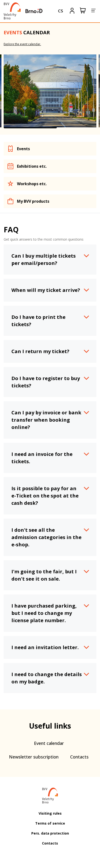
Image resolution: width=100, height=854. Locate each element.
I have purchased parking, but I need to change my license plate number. (44, 613)
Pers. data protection (50, 833)
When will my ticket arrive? (45, 290)
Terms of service (50, 823)
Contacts (79, 757)
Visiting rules (50, 813)
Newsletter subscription (33, 757)
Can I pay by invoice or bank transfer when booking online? (46, 419)
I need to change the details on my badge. (46, 678)
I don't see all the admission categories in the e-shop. (46, 537)
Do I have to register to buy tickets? (45, 382)
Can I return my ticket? (40, 351)
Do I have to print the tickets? (38, 321)
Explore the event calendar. (22, 44)
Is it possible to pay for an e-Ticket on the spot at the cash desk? (45, 495)
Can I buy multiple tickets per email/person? (43, 259)
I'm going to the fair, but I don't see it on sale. (44, 575)
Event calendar (49, 743)
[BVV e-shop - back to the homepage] (12, 11)
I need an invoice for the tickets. (42, 458)
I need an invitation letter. (45, 647)
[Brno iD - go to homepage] (33, 11)
